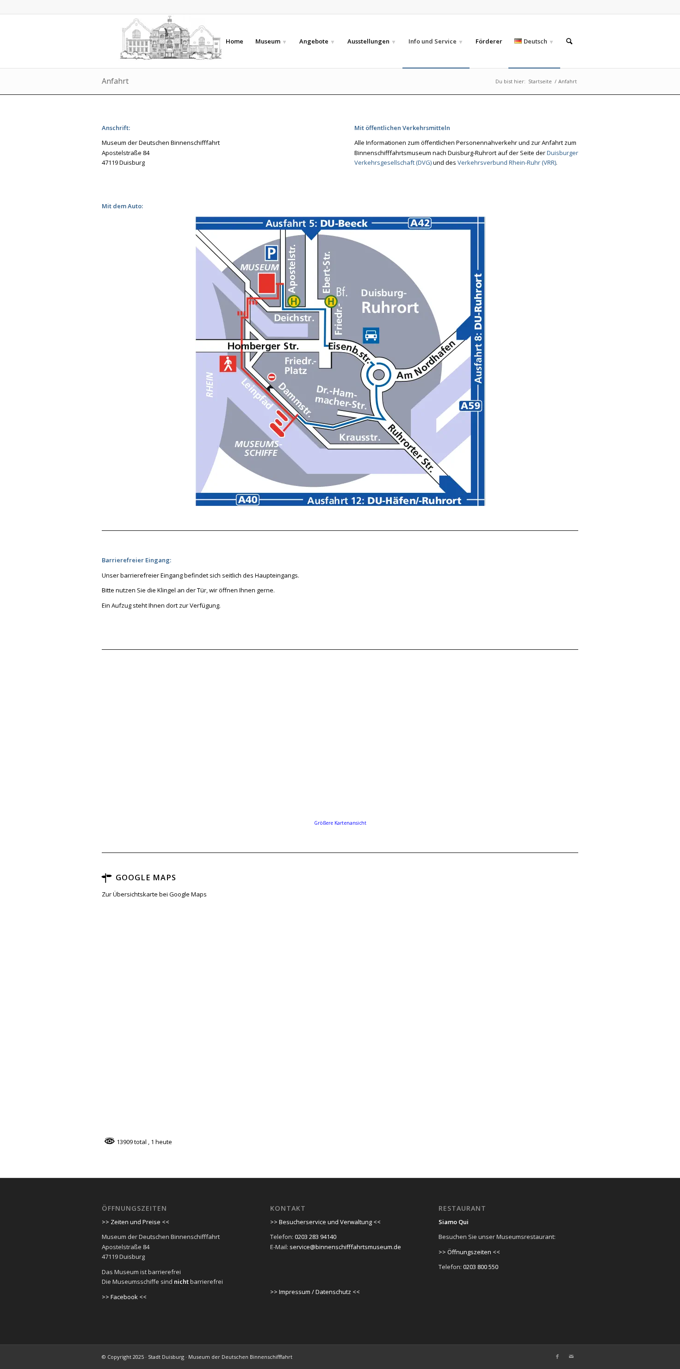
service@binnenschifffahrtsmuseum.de (345, 1247)
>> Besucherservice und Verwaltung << (325, 1222)
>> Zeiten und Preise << (135, 1222)
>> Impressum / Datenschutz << (315, 1292)
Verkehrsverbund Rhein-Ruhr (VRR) (506, 162)
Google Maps (146, 877)
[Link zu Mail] (571, 1356)
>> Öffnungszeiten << (469, 1252)
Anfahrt (115, 81)
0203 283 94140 (315, 1236)
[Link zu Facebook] (557, 1356)
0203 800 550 (480, 1267)
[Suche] (569, 41)
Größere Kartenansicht (340, 823)
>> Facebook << (124, 1297)
